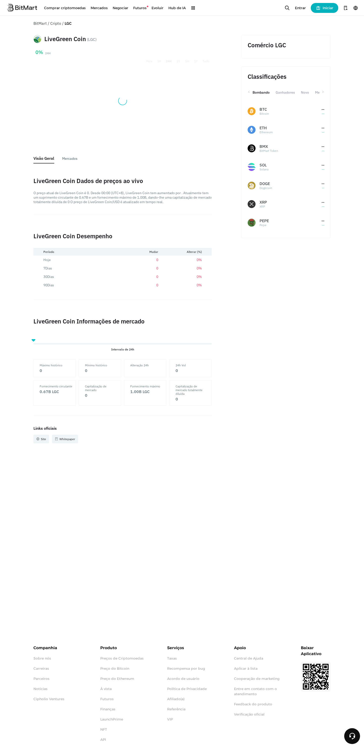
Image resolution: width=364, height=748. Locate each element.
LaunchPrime (111, 719)
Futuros (107, 699)
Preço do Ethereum (117, 678)
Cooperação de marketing (257, 678)
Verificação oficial (249, 714)
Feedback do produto (253, 704)
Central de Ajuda (248, 658)
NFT (103, 729)
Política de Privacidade (187, 689)
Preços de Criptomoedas (122, 658)
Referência (176, 709)
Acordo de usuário (183, 678)
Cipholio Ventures (48, 699)
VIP (170, 719)
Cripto (55, 23)
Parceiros (41, 678)
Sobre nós (42, 658)
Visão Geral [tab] (43, 158)
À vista (106, 689)
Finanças (107, 709)
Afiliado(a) (175, 699)
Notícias (40, 689)
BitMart (40, 23)
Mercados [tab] (70, 158)
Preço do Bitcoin (114, 668)
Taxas (172, 658)
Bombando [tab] (261, 92)
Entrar (300, 8)
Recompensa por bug (186, 668)
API (103, 739)
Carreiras (41, 668)
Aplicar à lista (246, 668)
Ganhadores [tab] (285, 92)
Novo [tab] (305, 92)
